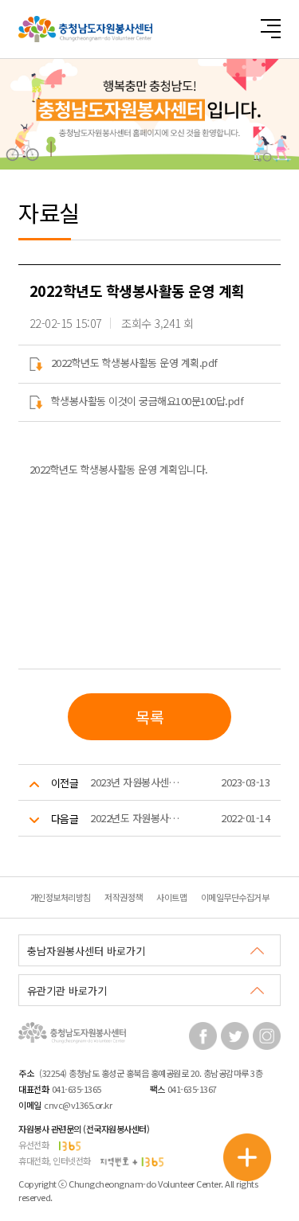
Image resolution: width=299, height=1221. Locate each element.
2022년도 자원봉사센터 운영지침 (138, 818)
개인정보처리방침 (60, 897)
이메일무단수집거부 (235, 897)
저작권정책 (123, 897)
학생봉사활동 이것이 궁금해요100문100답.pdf (147, 400)
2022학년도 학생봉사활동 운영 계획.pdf (134, 362)
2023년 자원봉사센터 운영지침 (138, 782)
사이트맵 (171, 897)
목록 (149, 716)
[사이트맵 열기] (270, 28)
